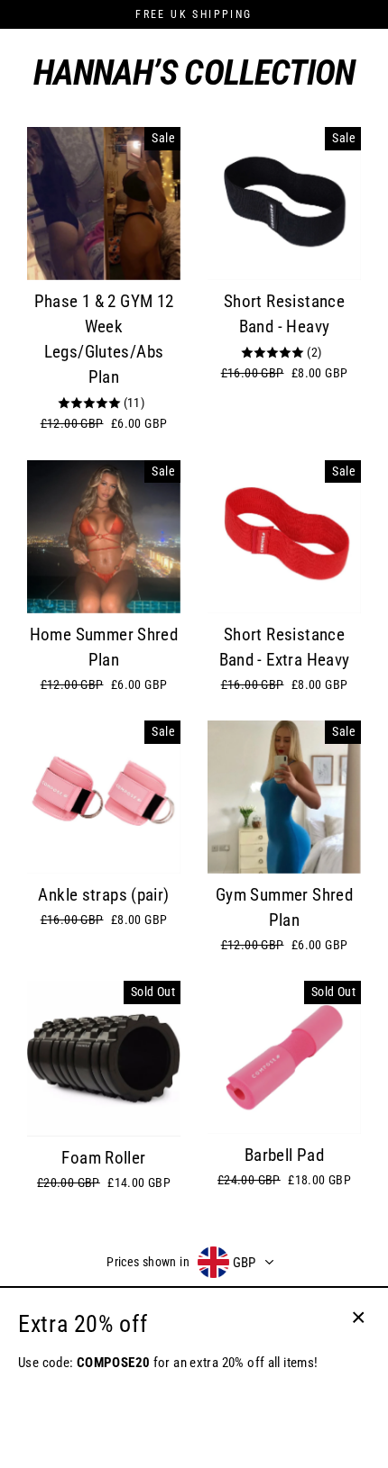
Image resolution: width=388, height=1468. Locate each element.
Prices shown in (147, 1262)
